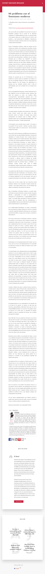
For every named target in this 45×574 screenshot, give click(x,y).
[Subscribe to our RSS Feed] (17, 568)
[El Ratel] (11, 415)
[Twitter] (12, 421)
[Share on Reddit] (16, 439)
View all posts (19, 501)
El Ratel (11, 19)
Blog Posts (17, 19)
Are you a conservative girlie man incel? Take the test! (15, 532)
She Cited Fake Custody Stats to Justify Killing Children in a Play (29, 547)
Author (10, 410)
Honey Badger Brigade (13, 3)
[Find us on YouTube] (18, 568)
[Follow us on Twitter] (15, 568)
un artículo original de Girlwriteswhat (24, 28)
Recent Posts (15, 410)
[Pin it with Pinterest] (19, 439)
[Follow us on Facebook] (14, 568)
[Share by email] (22, 439)
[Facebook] (11, 421)
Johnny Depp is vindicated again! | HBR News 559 (29, 532)
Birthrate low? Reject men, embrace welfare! (15, 547)
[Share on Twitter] (13, 439)
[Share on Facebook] (10, 439)
